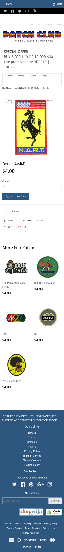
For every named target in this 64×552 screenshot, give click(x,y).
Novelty (21, 75)
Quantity (6, 181)
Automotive (21, 100)
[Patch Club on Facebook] (12, 11)
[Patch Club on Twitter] (5, 11)
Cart (59, 4)
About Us (39, 24)
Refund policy (32, 465)
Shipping (49, 24)
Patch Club (34, 532)
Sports (46, 88)
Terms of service (32, 460)
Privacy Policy (32, 451)
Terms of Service (32, 455)
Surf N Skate (33, 88)
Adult (21, 88)
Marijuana (46, 75)
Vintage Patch (33, 100)
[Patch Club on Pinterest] (19, 11)
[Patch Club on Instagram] (34, 11)
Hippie (33, 75)
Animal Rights (46, 100)
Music (8, 88)
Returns (32, 446)
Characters (8, 75)
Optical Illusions (8, 101)
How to (32, 433)
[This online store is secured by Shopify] (54, 513)
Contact (30, 24)
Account (58, 24)
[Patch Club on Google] (27, 11)
